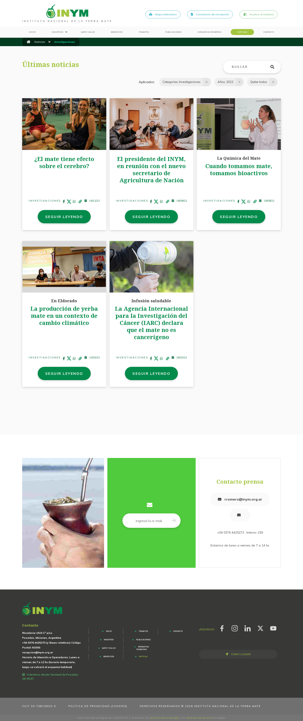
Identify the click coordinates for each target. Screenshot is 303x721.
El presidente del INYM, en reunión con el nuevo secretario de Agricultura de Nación (151, 169)
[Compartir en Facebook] (64, 201)
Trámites (144, 32)
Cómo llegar (240, 654)
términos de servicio (199, 717)
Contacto (268, 32)
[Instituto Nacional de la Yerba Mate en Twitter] (260, 627)
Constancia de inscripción (212, 14)
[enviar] (275, 67)
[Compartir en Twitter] (69, 201)
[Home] (67, 11)
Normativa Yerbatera (209, 32)
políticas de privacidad (164, 717)
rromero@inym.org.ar (243, 499)
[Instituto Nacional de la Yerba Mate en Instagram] (235, 627)
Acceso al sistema (261, 14)
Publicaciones (173, 32)
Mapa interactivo (165, 14)
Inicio (32, 32)
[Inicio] (28, 42)
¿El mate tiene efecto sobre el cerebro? (64, 162)
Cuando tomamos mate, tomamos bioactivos (238, 169)
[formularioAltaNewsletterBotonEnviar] (173, 520)
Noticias (242, 32)
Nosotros (57, 32)
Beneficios (117, 32)
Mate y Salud (88, 32)
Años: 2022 (225, 82)
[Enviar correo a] (240, 515)
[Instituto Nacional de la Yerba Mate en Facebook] (222, 627)
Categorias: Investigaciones (182, 82)
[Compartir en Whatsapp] (74, 201)
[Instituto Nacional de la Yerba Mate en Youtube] (273, 627)
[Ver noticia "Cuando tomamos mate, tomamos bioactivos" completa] (239, 124)
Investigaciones (45, 200)
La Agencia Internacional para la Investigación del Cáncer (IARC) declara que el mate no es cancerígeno (151, 323)
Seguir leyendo (64, 216)
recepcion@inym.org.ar (37, 652)
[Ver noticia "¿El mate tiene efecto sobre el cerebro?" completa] (64, 124)
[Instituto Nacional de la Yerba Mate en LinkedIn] (247, 627)
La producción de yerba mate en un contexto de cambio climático (64, 315)
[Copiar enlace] (80, 202)
